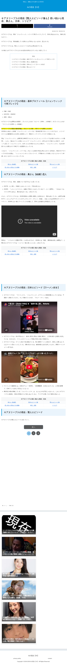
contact (50, 658)
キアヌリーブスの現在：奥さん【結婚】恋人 (25, 62)
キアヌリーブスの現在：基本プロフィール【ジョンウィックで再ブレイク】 (34, 59)
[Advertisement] (33, 83)
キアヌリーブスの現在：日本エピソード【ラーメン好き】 (29, 64)
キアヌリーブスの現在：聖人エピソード (24, 67)
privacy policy (17, 658)
